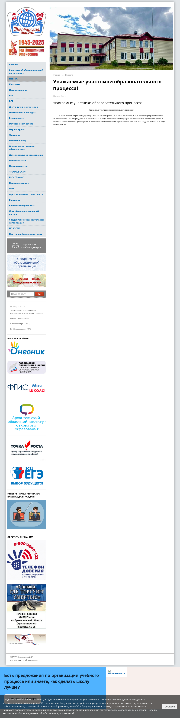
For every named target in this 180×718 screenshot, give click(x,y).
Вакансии (14, 199)
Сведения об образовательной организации (26, 72)
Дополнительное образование (26, 154)
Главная (13, 64)
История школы (18, 89)
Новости (13, 78)
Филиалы (14, 134)
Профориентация (19, 182)
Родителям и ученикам (22, 205)
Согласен (170, 706)
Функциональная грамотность (26, 194)
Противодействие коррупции (26, 233)
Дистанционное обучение (23, 106)
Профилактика (17, 160)
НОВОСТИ (14, 228)
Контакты (14, 84)
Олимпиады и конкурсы (22, 112)
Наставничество (18, 166)
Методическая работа (21, 123)
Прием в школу (17, 140)
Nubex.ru (34, 660)
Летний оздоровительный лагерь (24, 213)
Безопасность (16, 118)
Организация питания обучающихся (21, 148)
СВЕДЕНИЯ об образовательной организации (26, 221)
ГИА (11, 95)
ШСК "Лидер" (16, 177)
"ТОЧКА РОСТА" (17, 171)
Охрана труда (16, 129)
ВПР (11, 101)
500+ (11, 188)
